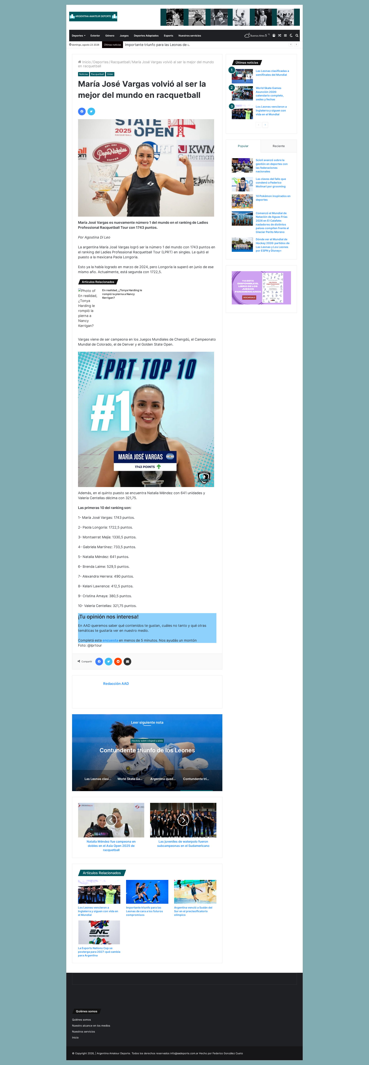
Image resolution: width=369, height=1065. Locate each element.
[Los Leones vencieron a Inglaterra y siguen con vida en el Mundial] (99, 892)
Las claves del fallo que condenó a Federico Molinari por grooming (271, 182)
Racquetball (120, 62)
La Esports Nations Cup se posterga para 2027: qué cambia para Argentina (99, 951)
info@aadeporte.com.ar (184, 1053)
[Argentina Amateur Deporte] (93, 16)
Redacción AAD (116, 684)
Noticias (83, 74)
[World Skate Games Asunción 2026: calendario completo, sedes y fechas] (242, 93)
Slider (110, 74)
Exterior (95, 35)
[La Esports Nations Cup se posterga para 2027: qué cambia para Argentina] (99, 932)
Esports (168, 35)
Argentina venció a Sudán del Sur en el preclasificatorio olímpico (193, 911)
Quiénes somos (81, 1019)
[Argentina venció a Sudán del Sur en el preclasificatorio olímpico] (195, 892)
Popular (243, 146)
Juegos (124, 35)
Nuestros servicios (190, 35)
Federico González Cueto (228, 1053)
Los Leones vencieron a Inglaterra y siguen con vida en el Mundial (98, 911)
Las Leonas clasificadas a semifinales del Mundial (147, 750)
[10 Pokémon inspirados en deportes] (242, 201)
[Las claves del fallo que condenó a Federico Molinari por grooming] (242, 184)
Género (109, 35)
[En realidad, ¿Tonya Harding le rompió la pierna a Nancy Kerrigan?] (88, 308)
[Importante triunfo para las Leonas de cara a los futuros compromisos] (147, 892)
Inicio (86, 62)
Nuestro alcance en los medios (91, 1025)
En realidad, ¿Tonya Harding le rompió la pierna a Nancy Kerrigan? (122, 293)
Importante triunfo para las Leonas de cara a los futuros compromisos (182, 45)
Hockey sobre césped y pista (147, 737)
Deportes (77, 35)
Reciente (279, 146)
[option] (147, 752)
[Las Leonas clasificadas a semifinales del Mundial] (242, 76)
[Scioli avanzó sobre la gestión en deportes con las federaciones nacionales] (242, 165)
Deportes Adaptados (146, 35)
